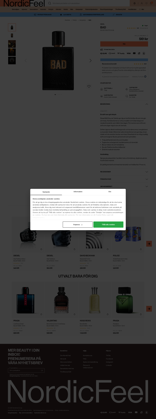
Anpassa (76, 224)
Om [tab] (109, 191)
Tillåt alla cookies (108, 224)
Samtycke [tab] (46, 192)
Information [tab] (78, 191)
